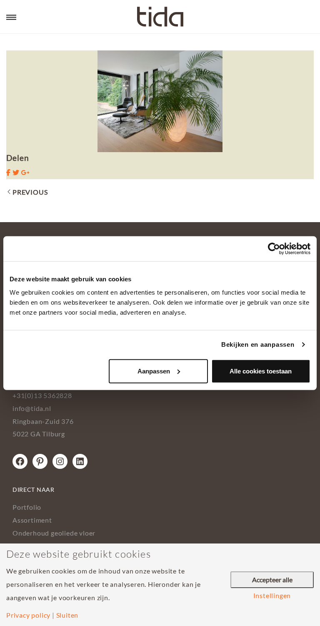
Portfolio (26, 507)
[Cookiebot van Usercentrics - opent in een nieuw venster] (274, 249)
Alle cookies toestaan (261, 370)
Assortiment (32, 520)
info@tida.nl (31, 408)
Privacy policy (28, 615)
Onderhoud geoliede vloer (53, 533)
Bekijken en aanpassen (258, 344)
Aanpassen (154, 370)
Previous (30, 192)
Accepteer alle (272, 579)
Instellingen (272, 595)
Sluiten (67, 615)
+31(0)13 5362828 (42, 395)
